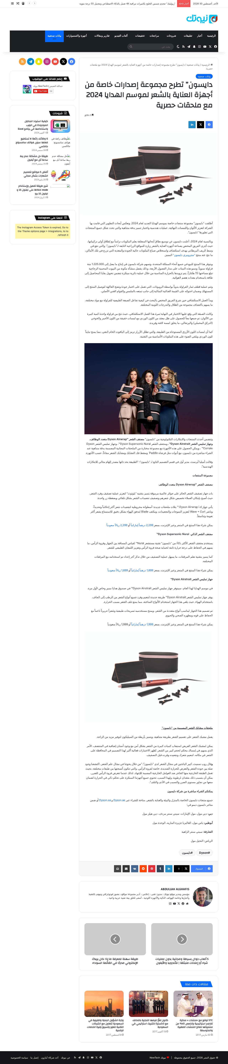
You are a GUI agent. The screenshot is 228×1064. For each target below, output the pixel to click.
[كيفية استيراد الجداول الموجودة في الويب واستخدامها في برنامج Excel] (60, 126)
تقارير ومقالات (102, 35)
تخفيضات (140, 35)
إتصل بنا (34, 1057)
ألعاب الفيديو (121, 35)
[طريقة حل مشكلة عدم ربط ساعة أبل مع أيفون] (60, 161)
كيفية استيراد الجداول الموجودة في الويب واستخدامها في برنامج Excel (33, 125)
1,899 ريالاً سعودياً (118, 570)
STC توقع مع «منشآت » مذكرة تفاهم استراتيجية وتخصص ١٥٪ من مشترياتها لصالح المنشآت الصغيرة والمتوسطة (194, 1025)
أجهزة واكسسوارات (76, 35)
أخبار (199, 35)
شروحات (172, 35)
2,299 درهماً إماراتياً (142, 525)
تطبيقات (188, 35)
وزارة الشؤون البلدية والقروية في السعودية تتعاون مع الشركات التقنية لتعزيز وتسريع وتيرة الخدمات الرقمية (105, 1025)
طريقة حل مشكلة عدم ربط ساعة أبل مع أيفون (34, 158)
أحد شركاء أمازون (49, 1057)
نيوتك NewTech (158, 1057)
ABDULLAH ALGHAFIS (175, 889)
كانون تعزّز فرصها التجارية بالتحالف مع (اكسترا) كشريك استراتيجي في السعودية (150, 1023)
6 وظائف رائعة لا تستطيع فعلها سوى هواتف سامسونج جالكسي (32, 142)
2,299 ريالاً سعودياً (117, 525)
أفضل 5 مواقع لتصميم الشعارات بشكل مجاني (36, 174)
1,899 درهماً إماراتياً (142, 570)
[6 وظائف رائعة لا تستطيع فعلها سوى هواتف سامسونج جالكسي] (60, 143)
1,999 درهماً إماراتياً (142, 624)
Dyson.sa (105, 800)
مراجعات (155, 35)
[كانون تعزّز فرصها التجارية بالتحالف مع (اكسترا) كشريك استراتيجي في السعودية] (148, 1004)
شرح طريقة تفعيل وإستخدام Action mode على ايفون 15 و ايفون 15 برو (32, 190)
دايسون (186, 852)
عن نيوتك (65, 1057)
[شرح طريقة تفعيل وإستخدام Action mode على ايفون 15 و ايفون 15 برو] (60, 190)
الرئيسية (211, 35)
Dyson (203, 852)
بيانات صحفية (54, 35)
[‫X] (179, 904)
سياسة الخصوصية (19, 1057)
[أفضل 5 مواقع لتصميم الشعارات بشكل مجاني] (60, 176)
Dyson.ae (119, 800)
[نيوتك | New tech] (202, 18)
